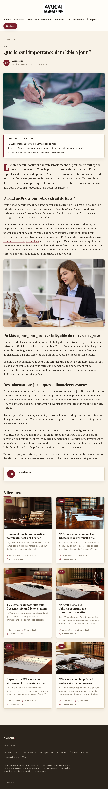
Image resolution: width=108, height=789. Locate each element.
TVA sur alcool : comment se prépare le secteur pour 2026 (77, 535)
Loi (68, 19)
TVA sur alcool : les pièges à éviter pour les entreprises (76, 681)
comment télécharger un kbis (21, 241)
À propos (91, 19)
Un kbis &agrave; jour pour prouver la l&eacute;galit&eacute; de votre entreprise (47, 148)
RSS (24, 757)
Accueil (7, 19)
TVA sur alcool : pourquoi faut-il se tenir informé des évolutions (27, 606)
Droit (29, 19)
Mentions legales (11, 757)
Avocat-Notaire (43, 19)
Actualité (19, 19)
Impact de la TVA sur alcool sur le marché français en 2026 (26, 681)
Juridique (59, 19)
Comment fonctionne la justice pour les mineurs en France (26, 535)
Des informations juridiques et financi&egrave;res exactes (37, 152)
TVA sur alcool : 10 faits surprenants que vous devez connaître (72, 608)
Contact (10, 26)
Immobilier (78, 19)
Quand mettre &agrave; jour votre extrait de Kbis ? (33, 144)
